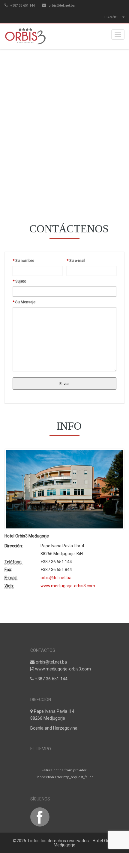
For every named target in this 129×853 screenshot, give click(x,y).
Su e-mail (76, 260)
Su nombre (23, 260)
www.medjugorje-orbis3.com (67, 585)
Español (111, 17)
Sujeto (19, 281)
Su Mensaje (24, 302)
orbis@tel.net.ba (62, 6)
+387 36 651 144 (22, 6)
